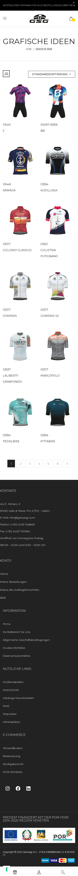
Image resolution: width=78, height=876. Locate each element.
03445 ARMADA (9, 187)
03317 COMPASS (10, 313)
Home (29, 49)
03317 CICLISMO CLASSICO (17, 247)
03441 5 (7, 127)
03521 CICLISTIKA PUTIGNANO (49, 250)
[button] (71, 18)
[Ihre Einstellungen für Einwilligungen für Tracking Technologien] (6, 869)
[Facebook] (18, 788)
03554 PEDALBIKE (11, 438)
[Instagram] (7, 788)
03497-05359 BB (49, 127)
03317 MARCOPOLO (50, 372)
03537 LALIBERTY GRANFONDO (12, 375)
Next (67, 463)
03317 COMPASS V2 (50, 313)
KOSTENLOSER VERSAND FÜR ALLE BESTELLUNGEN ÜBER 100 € (39, 5)
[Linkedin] (28, 788)
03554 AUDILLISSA (49, 187)
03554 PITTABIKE (48, 438)
